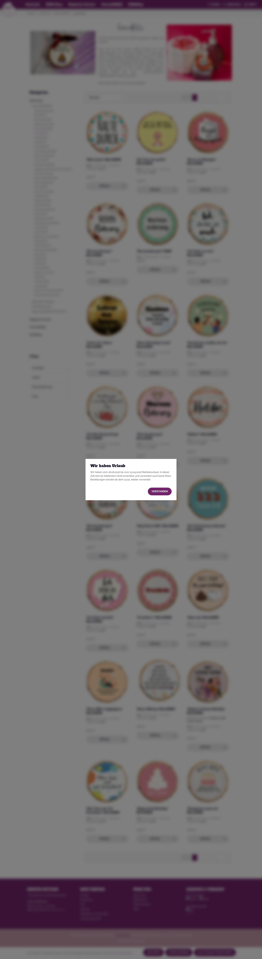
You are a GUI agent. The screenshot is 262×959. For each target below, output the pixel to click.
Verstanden (160, 491)
